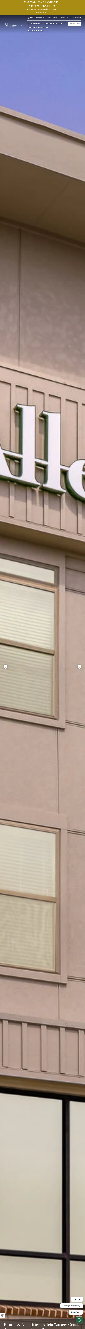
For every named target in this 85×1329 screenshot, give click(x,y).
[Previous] (5, 667)
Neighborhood (35, 31)
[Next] (79, 667)
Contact (77, 18)
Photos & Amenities (37, 27)
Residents (65, 18)
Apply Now (52, 18)
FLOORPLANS (33, 24)
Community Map (53, 24)
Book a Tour (75, 24)
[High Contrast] (2, 1315)
